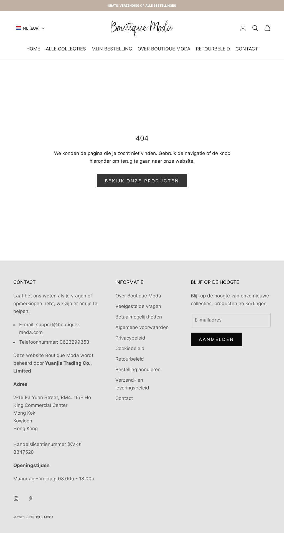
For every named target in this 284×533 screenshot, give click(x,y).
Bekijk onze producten (142, 180)
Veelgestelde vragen (138, 306)
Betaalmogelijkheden (138, 317)
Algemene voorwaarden (142, 327)
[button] (30, 28)
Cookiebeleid (129, 348)
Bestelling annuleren (138, 369)
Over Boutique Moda (164, 49)
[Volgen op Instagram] (16, 498)
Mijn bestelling (112, 49)
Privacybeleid (130, 338)
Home (33, 49)
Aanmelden (216, 339)
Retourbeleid (213, 49)
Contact (246, 49)
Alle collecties (66, 49)
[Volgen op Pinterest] (30, 498)
